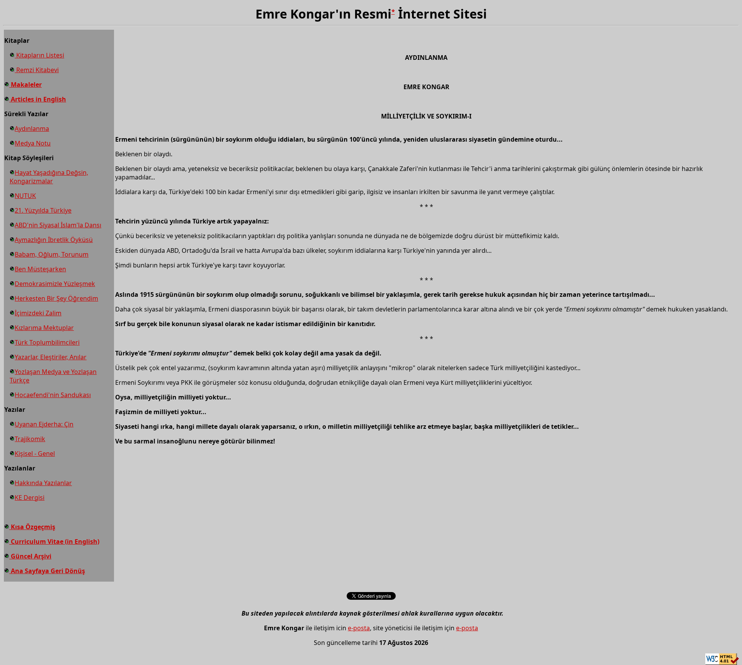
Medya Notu (33, 143)
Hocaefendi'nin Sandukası (53, 395)
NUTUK (25, 195)
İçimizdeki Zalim (38, 313)
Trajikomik (30, 439)
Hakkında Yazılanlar (43, 483)
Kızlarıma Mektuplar (44, 327)
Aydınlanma (32, 128)
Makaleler (25, 84)
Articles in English (37, 99)
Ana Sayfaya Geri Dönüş (47, 571)
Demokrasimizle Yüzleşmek (55, 283)
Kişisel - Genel (35, 453)
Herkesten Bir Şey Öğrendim (56, 298)
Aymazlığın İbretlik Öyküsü (54, 239)
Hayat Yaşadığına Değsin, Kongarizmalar (49, 176)
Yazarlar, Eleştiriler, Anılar (51, 357)
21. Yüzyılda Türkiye (43, 210)
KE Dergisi (29, 497)
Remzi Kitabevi (37, 70)
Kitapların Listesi (39, 55)
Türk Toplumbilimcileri (47, 342)
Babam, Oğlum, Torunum (51, 254)
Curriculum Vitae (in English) (54, 541)
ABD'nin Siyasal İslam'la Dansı (58, 225)
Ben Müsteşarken (40, 269)
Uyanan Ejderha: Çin (44, 424)
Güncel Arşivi (30, 556)
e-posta (359, 628)
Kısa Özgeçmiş (32, 527)
